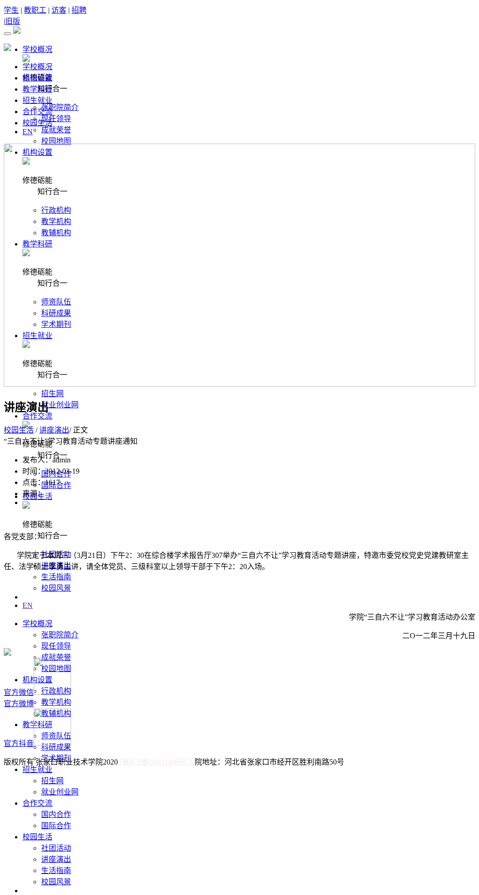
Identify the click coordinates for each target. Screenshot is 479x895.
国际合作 (56, 826)
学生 (11, 10)
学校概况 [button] (37, 49)
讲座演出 (56, 859)
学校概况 (37, 67)
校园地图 (56, 141)
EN (27, 605)
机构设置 (37, 78)
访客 (58, 10)
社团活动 (56, 848)
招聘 (79, 10)
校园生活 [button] (37, 837)
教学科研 (37, 89)
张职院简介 (60, 107)
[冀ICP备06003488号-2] (156, 762)
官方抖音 (19, 743)
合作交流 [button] (37, 416)
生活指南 (56, 577)
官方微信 (19, 692)
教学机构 (56, 702)
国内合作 (56, 814)
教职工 (35, 10)
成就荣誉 (56, 130)
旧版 (12, 21)
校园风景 (56, 588)
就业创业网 (60, 405)
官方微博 (19, 703)
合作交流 (37, 111)
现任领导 (56, 119)
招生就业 (37, 100)
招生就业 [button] (37, 769)
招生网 (52, 393)
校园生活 (37, 123)
